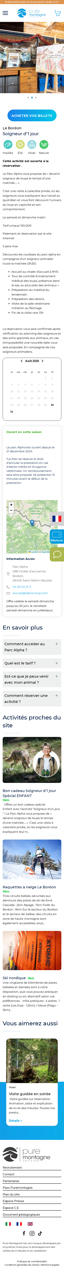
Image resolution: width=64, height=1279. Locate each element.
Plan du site (11, 1194)
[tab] (28, 98)
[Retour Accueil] (32, 13)
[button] (5, 13)
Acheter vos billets (32, 116)
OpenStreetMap (49, 551)
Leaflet (34, 551)
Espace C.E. (11, 1208)
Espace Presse (13, 1201)
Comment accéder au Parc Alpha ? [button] (24, 647)
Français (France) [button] (56, 516)
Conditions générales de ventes (22, 1265)
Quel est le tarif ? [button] (20, 663)
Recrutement (12, 1167)
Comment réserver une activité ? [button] (26, 698)
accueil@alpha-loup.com (30, 593)
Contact (8, 1174)
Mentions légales (50, 1265)
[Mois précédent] (22, 361)
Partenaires (11, 1181)
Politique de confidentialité (32, 1261)
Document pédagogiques (21, 1214)
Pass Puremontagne (18, 1187)
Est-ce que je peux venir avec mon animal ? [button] (26, 679)
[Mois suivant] (42, 361)
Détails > (15, 1120)
